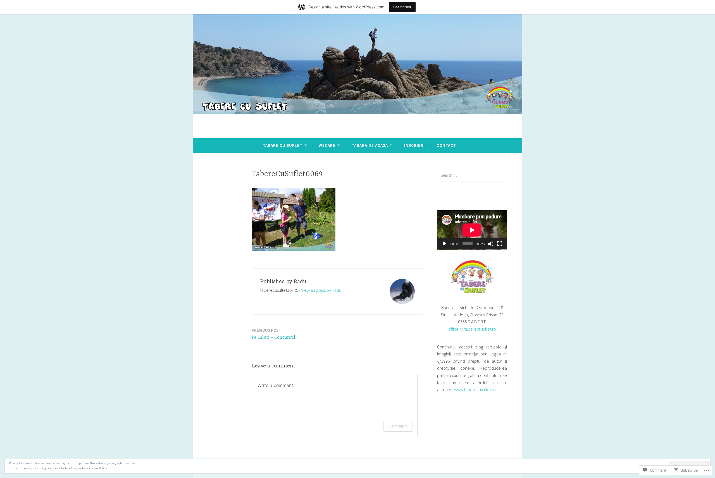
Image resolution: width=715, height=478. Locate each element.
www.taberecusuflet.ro (475, 389)
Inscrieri (414, 145)
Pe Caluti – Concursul (273, 334)
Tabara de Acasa (370, 145)
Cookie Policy (98, 468)
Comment (398, 426)
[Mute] (491, 244)
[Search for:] (472, 175)
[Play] (444, 244)
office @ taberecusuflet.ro (472, 329)
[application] (472, 230)
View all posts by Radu (321, 290)
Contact (446, 145)
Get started (402, 7)
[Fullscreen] (499, 244)
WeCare (327, 145)
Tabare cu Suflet (282, 145)
